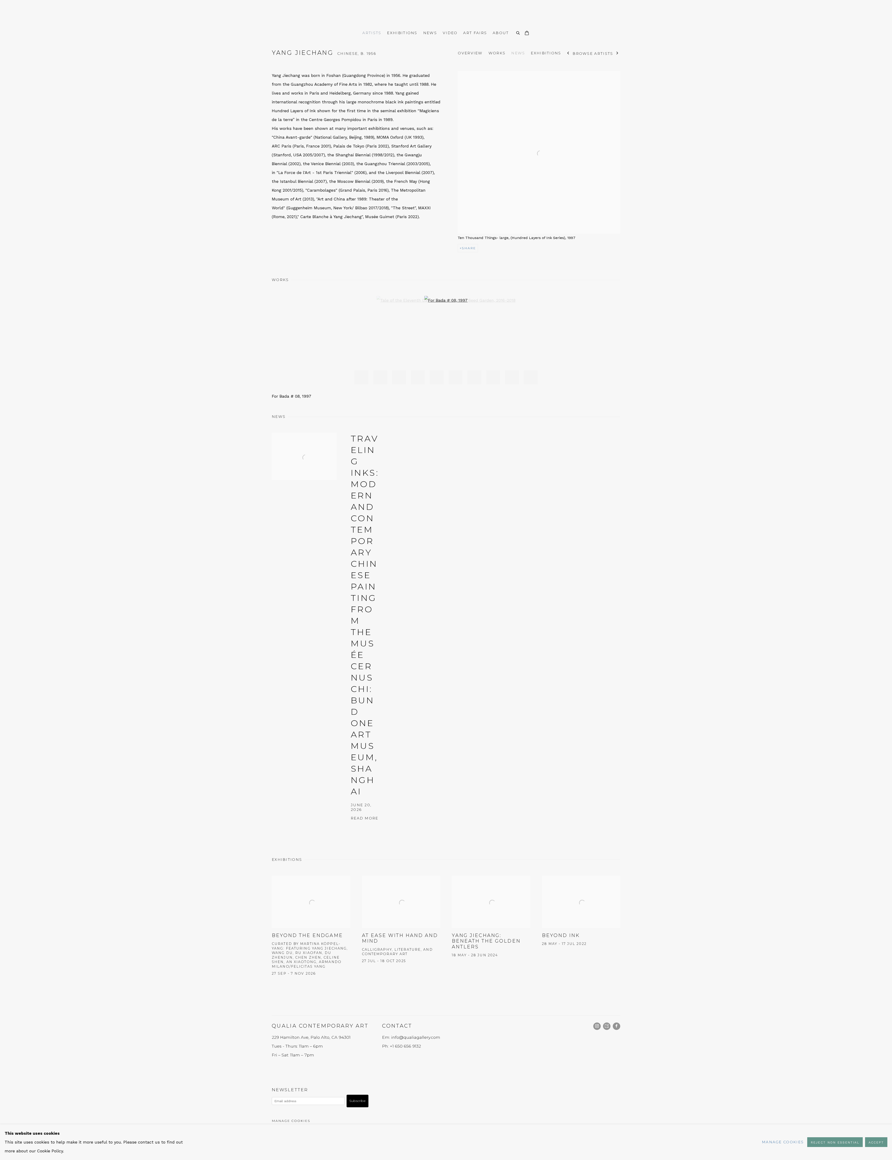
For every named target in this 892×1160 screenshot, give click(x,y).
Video (450, 33)
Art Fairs (475, 33)
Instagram (597, 1026)
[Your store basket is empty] (527, 33)
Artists (371, 33)
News (430, 33)
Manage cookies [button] (291, 1121)
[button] (361, 377)
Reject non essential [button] (835, 1142)
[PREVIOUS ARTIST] (568, 53)
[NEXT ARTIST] (617, 53)
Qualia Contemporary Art (446, 14)
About (501, 33)
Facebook (616, 1026)
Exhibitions (402, 33)
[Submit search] (518, 32)
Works (497, 53)
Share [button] (469, 248)
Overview (470, 53)
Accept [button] (876, 1142)
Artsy (606, 1026)
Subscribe (357, 1101)
